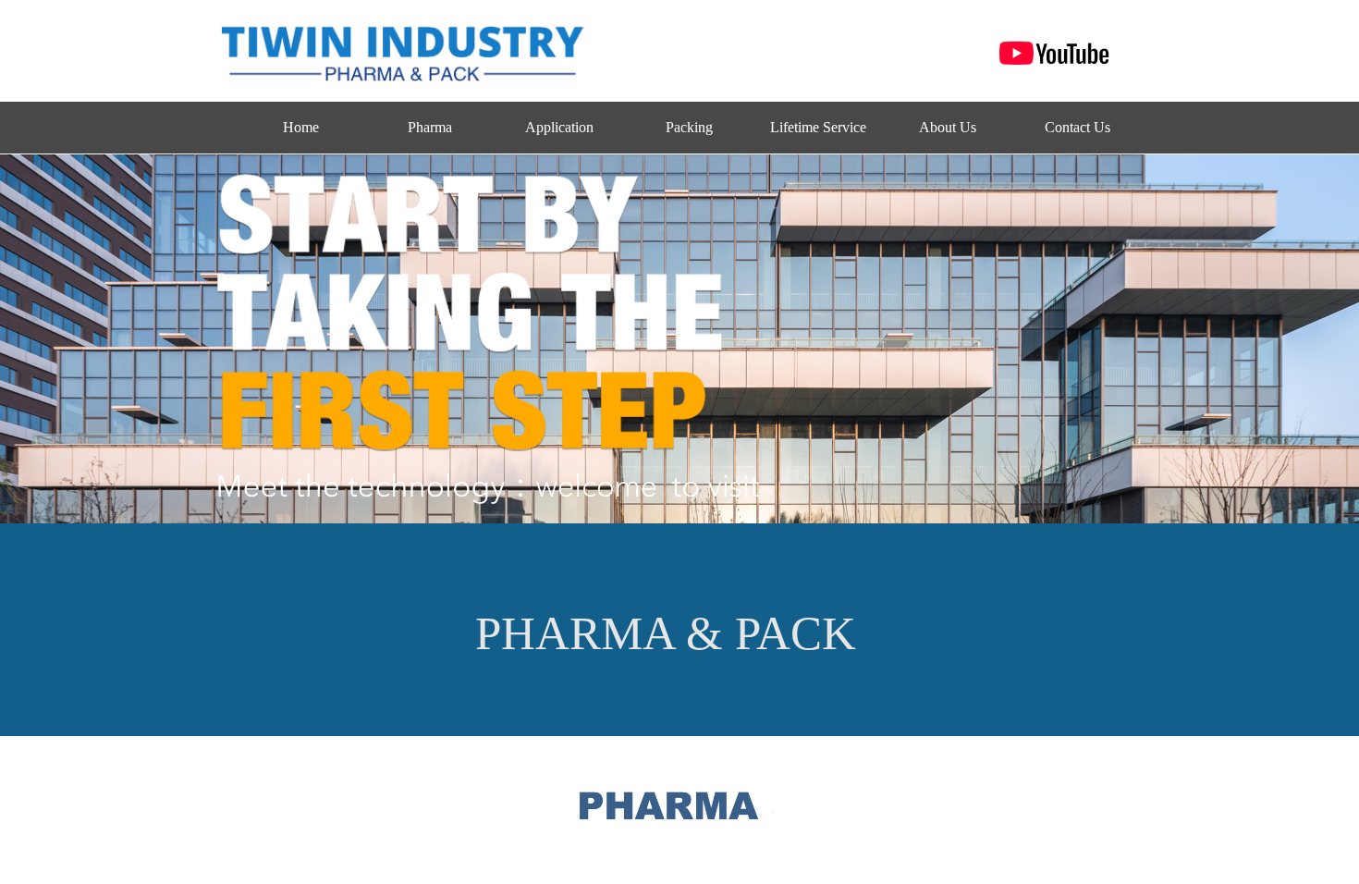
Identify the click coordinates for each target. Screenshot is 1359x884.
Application (559, 127)
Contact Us (1077, 127)
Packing (689, 127)
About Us (947, 127)
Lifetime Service (818, 127)
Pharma (430, 127)
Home (301, 127)
